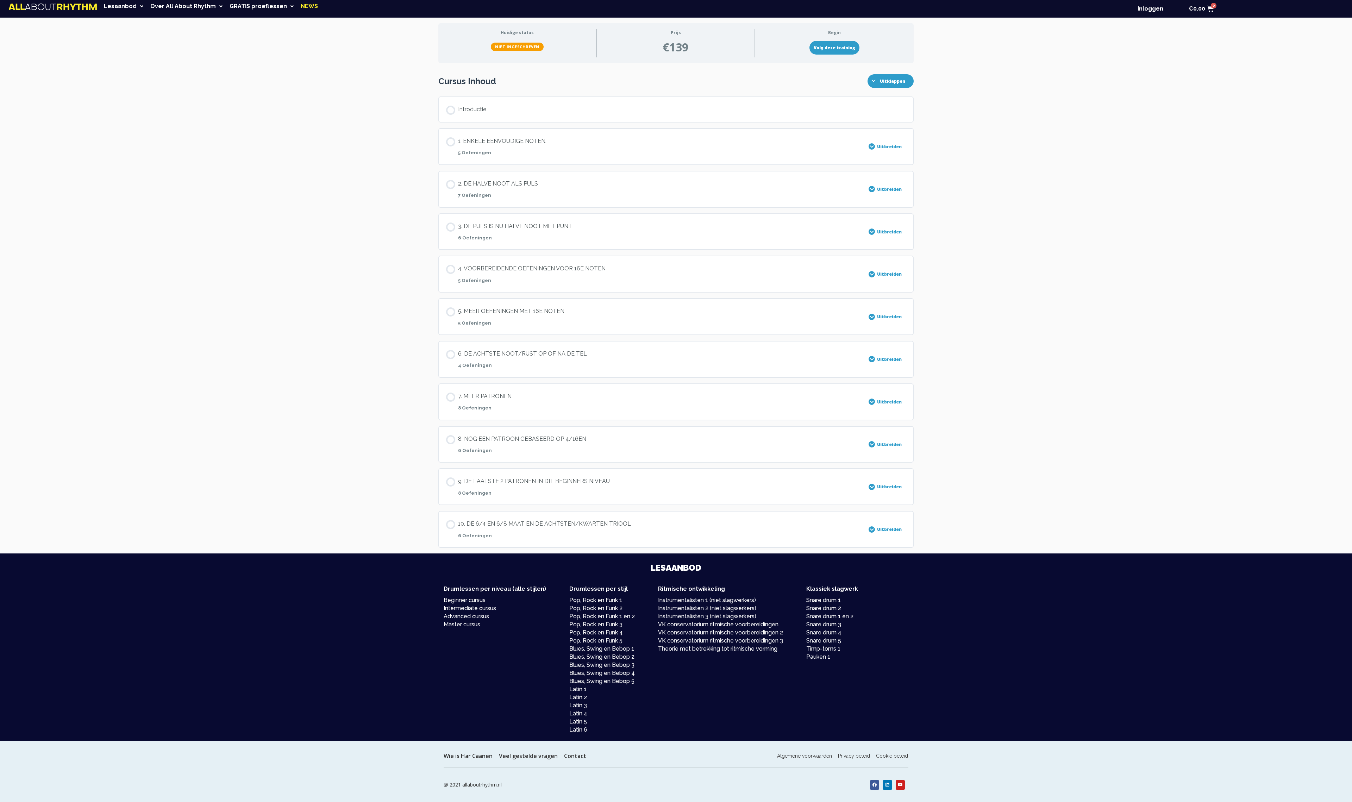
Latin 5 (578, 721)
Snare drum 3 (823, 624)
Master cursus (462, 624)
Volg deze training (834, 48)
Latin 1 (578, 689)
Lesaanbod (120, 6)
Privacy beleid (854, 756)
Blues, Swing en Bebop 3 (601, 665)
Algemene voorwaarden (804, 756)
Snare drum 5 (823, 640)
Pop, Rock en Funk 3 (595, 624)
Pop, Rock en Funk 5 (595, 640)
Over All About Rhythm (183, 6)
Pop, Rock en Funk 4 (596, 632)
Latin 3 (578, 705)
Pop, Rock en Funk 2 (595, 608)
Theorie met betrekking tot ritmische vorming (717, 648)
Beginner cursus (465, 600)
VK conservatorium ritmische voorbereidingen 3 (720, 640)
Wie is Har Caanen (468, 756)
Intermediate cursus (470, 608)
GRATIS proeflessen (258, 6)
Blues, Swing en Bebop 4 (602, 673)
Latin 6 (578, 729)
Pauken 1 (818, 656)
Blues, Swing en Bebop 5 (601, 681)
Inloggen (1150, 8)
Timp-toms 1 (823, 648)
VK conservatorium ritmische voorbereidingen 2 (720, 632)
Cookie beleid (892, 756)
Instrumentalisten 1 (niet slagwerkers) (707, 600)
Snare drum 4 (823, 632)
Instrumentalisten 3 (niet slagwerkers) (707, 616)
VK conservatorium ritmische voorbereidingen (718, 624)
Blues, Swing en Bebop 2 (601, 656)
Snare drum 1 (823, 600)
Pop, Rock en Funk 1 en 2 (602, 616)
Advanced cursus (466, 616)
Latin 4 (578, 713)
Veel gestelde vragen (528, 756)
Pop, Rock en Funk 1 (595, 600)
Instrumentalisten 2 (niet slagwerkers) (707, 608)
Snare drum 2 (823, 608)
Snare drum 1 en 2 (829, 616)
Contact (575, 756)
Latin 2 (578, 697)
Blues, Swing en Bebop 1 (601, 648)
